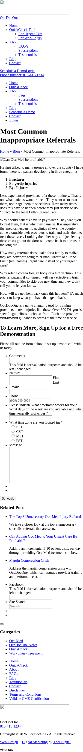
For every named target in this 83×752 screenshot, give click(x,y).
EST (19, 427)
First (56, 377)
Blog (16, 151)
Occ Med (16, 641)
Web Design (9, 742)
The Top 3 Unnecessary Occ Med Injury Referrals (45, 517)
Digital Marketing (35, 742)
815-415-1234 (10, 726)
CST (19, 432)
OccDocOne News (23, 645)
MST (20, 436)
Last (56, 382)
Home (4, 151)
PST (19, 441)
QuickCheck (18, 649)
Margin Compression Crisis (29, 560)
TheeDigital (62, 742)
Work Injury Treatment (25, 653)
